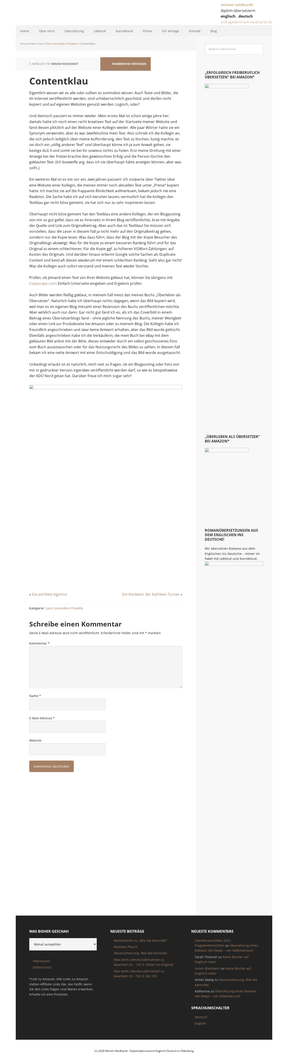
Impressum (41, 961)
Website (35, 740)
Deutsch (201, 1017)
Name (35, 696)
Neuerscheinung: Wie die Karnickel (140, 953)
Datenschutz (42, 967)
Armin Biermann (207, 968)
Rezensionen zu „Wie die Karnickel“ (140, 940)
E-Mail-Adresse (42, 718)
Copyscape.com (42, 283)
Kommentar (39, 643)
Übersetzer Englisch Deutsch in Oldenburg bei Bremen (51, 13)
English (200, 1023)
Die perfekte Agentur (49, 594)
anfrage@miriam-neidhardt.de (246, 22)
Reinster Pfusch (125, 947)
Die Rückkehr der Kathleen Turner (151, 594)
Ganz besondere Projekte (64, 608)
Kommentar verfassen (129, 64)
